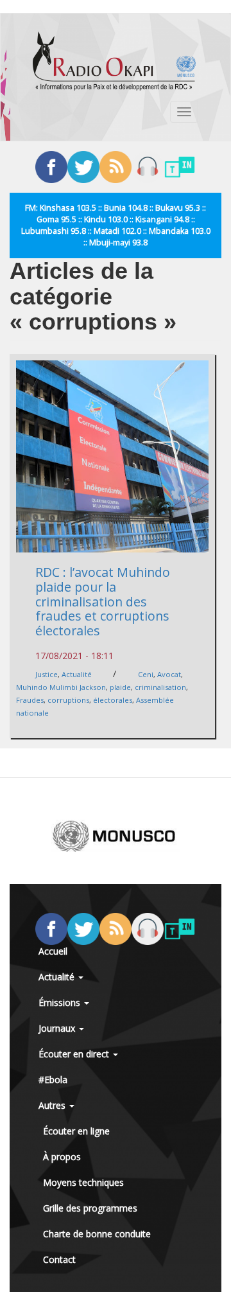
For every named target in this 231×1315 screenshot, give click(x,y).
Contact (59, 1259)
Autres (53, 1105)
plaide (120, 687)
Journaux (58, 1028)
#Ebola (52, 1079)
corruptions (68, 700)
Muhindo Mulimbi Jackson (61, 687)
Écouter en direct (75, 1054)
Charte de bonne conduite (97, 1234)
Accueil (52, 951)
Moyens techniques (83, 1182)
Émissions (60, 1002)
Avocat (169, 674)
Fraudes (30, 700)
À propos (62, 1157)
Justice (46, 674)
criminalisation (160, 687)
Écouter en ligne (76, 1131)
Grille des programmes (90, 1208)
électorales (112, 700)
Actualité (77, 674)
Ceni (145, 674)
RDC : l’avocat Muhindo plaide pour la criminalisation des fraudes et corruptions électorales (102, 601)
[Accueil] (114, 61)
